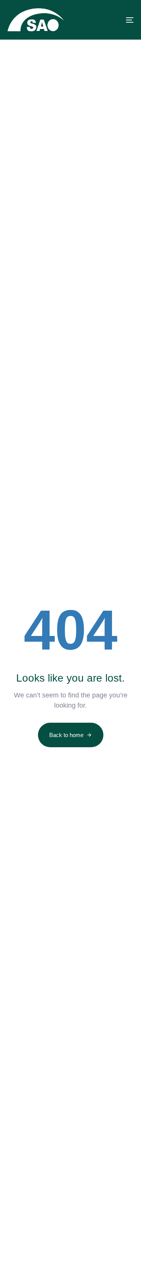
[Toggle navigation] (112, 20)
